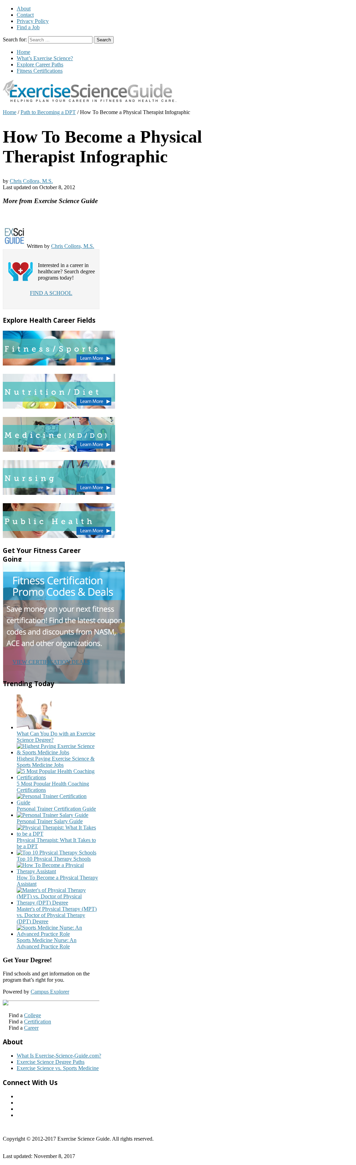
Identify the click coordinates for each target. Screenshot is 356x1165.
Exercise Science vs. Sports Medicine (58, 1068)
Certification (37, 1022)
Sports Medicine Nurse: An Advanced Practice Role (46, 943)
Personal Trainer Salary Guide (50, 821)
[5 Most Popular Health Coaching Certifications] (58, 777)
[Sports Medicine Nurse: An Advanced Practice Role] (58, 934)
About (24, 8)
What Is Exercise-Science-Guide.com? (59, 1056)
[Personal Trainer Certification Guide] (58, 802)
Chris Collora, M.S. (31, 181)
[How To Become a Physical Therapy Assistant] (58, 871)
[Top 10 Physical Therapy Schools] (56, 852)
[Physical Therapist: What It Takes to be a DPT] (58, 834)
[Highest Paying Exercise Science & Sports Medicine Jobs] (58, 752)
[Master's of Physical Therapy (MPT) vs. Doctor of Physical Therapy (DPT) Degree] (58, 903)
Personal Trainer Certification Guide (56, 809)
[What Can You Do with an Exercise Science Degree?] (34, 727)
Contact (25, 15)
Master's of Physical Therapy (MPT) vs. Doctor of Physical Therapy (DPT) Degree (57, 915)
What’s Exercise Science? (45, 58)
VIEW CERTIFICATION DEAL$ (51, 662)
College (32, 1015)
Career (31, 1028)
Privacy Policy (33, 21)
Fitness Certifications (40, 71)
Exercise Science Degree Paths (50, 1062)
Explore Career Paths (40, 64)
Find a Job (28, 27)
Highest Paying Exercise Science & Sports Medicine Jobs (56, 762)
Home (23, 52)
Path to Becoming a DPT (48, 112)
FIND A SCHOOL (51, 293)
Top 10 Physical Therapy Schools (54, 859)
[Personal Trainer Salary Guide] (52, 815)
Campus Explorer (50, 992)
